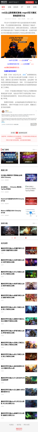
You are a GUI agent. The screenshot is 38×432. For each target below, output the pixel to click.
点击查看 (25, 60)
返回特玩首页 (23, 133)
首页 (3, 7)
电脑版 (11, 424)
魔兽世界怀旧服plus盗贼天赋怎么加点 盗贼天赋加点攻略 (12, 296)
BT (22, 7)
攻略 (9, 7)
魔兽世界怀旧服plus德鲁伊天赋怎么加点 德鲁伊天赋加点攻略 (12, 320)
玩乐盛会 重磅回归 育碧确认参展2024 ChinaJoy (11, 176)
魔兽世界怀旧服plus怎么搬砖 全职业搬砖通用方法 (13, 391)
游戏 (24, 74)
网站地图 (27, 424)
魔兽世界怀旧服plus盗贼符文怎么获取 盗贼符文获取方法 (12, 414)
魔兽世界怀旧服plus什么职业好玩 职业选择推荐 (13, 379)
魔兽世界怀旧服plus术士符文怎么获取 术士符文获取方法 (12, 402)
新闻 (35, 7)
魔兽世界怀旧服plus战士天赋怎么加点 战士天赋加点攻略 (12, 355)
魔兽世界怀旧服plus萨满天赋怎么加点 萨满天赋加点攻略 (12, 332)
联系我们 (30, 2)
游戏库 (15, 7)
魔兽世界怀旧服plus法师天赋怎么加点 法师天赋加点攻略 (12, 261)
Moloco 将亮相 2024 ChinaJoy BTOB (11, 212)
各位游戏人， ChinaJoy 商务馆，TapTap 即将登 (12, 188)
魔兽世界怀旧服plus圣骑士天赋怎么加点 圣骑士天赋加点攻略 (12, 344)
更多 (34, 149)
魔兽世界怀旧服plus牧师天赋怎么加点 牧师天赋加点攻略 (12, 285)
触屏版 (19, 424)
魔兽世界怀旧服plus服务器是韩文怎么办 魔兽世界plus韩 (12, 367)
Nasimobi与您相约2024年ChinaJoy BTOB (12, 200)
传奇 (28, 7)
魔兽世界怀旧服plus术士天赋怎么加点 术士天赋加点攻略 (12, 273)
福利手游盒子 (14, 2)
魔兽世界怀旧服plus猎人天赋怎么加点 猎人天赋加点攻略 (12, 308)
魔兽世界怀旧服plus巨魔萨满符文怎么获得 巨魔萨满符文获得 (12, 249)
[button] (26, 238)
